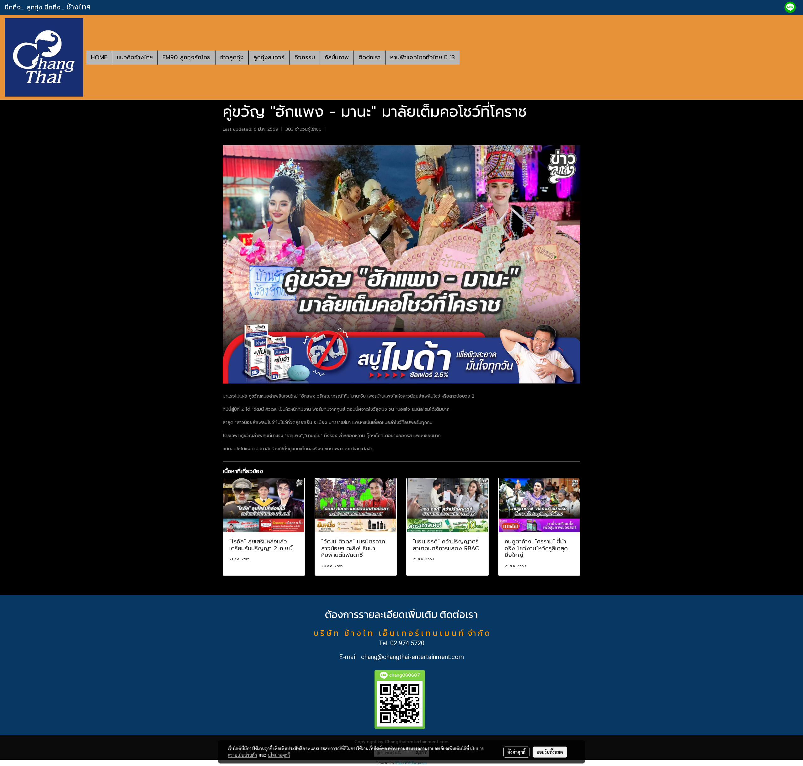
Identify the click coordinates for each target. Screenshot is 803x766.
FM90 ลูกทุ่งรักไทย (186, 57)
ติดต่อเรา (369, 57)
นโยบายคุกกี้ (279, 755)
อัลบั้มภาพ (337, 57)
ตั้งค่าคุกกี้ (516, 752)
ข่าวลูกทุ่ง (232, 57)
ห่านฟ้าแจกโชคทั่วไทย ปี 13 (422, 57)
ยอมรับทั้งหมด (550, 752)
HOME (99, 57)
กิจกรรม (304, 57)
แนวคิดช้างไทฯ (135, 57)
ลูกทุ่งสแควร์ (269, 57)
